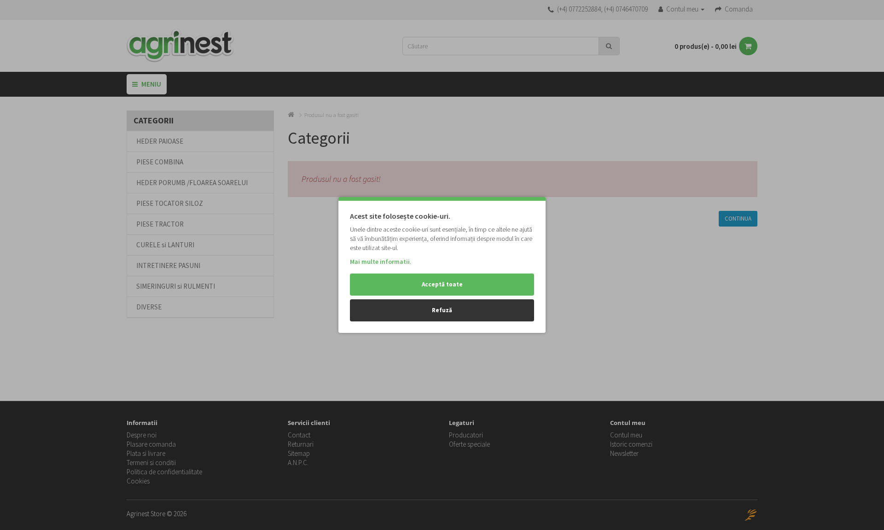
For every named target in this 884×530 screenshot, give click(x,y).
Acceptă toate (442, 284)
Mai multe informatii (380, 261)
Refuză (442, 310)
